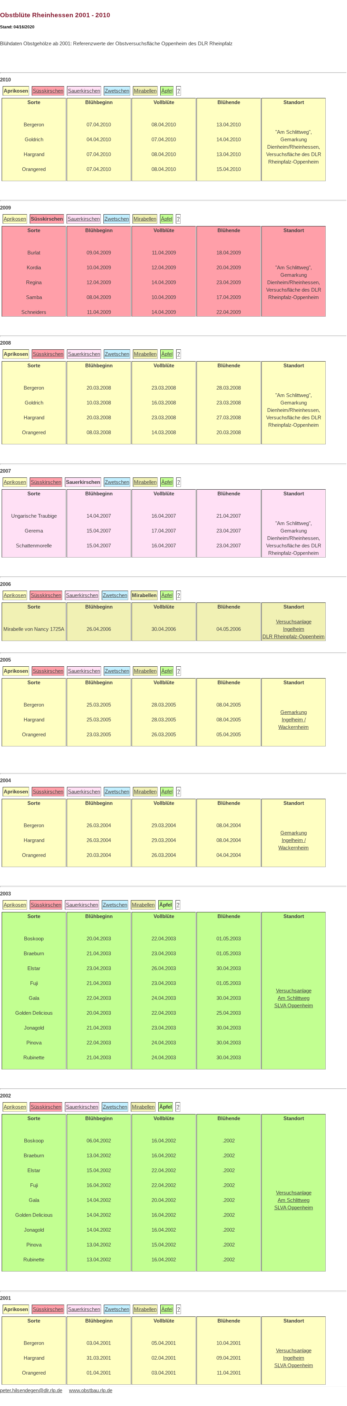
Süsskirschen (48, 91)
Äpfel (166, 91)
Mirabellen (145, 91)
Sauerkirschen (84, 91)
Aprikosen (15, 219)
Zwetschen (117, 91)
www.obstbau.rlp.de (90, 1390)
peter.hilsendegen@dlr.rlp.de (31, 1390)
